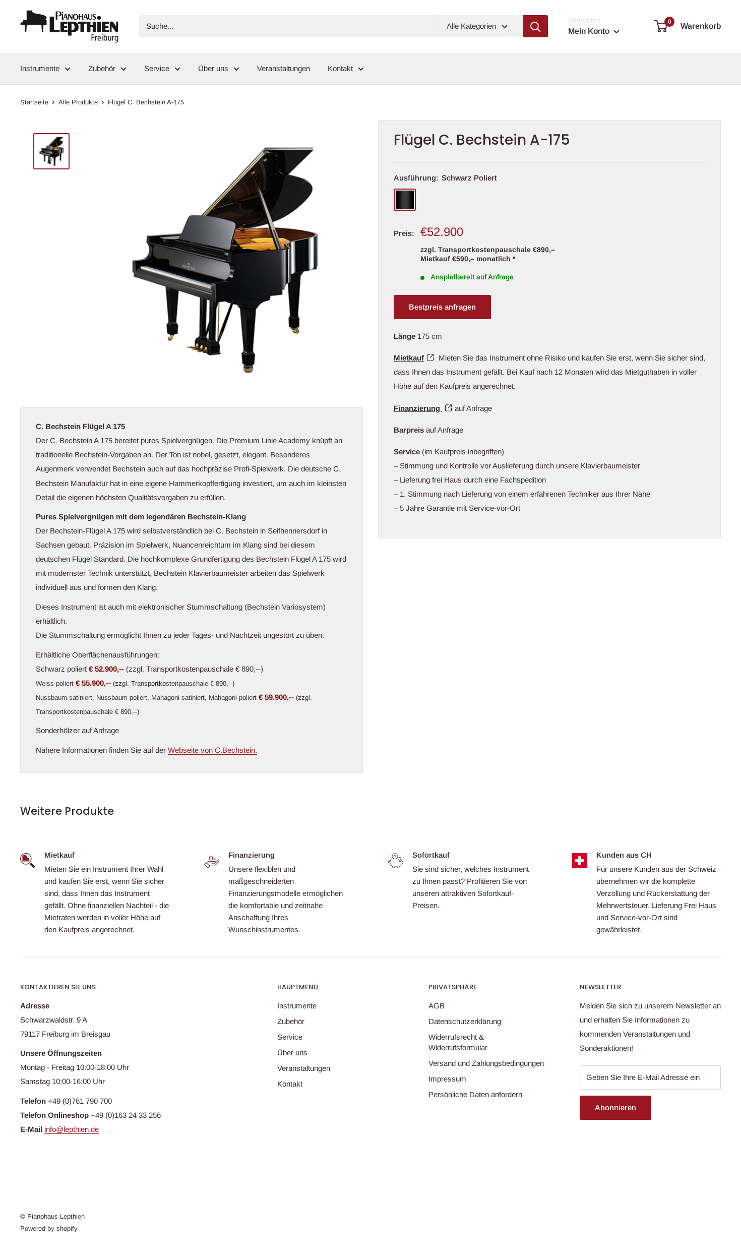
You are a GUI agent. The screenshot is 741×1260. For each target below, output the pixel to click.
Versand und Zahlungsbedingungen (486, 1063)
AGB (436, 1005)
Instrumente (39, 68)
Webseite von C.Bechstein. (212, 750)
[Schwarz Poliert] (405, 200)
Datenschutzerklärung (464, 1021)
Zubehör (101, 68)
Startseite (34, 102)
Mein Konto (589, 31)
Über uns (213, 68)
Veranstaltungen (283, 68)
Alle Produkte (78, 102)
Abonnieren (615, 1107)
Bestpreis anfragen (442, 307)
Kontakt (340, 68)
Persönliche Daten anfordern (475, 1094)
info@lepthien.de (71, 1129)
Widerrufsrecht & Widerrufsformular (457, 1042)
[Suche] (535, 26)
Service (156, 68)
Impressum (447, 1078)
